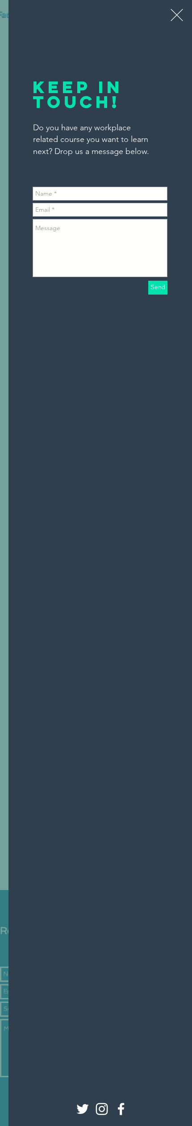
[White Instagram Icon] (102, 1109)
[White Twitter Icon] (83, 1109)
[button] (177, 15)
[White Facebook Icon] (121, 1109)
